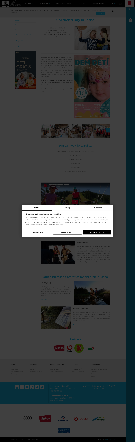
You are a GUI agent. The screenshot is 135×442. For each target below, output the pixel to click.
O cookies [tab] (98, 208)
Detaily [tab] (67, 208)
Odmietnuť (38, 232)
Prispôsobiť (66, 232)
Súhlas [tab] (36, 208)
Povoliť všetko (97, 232)
